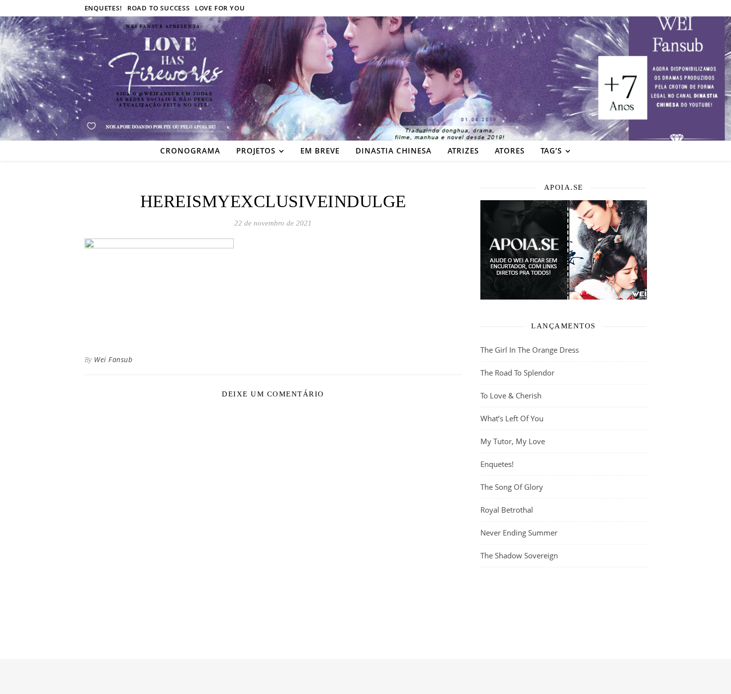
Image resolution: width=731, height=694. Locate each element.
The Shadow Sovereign (519, 555)
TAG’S (551, 150)
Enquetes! (103, 7)
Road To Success (158, 7)
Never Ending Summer (518, 533)
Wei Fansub (113, 359)
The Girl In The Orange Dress (529, 350)
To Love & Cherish (511, 395)
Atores (510, 150)
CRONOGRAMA (190, 150)
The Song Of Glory (511, 487)
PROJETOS (255, 150)
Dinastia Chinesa (394, 150)
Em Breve (320, 150)
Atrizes (463, 150)
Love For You (220, 7)
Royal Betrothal (506, 510)
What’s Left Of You (512, 418)
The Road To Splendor (517, 373)
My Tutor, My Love (512, 441)
